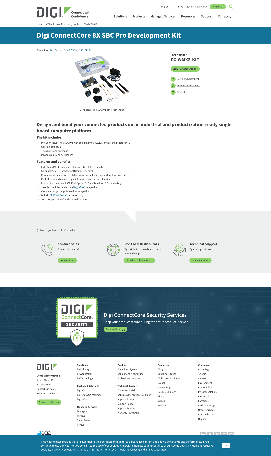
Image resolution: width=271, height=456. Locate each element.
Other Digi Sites (206, 410)
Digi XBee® (79, 187)
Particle (81, 416)
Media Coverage (206, 405)
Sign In (189, 6)
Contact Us (218, 6)
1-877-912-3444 (45, 380)
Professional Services (128, 378)
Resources (188, 16)
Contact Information (48, 375)
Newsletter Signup (49, 402)
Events (161, 383)
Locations (203, 401)
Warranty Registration (128, 413)
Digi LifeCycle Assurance (90, 395)
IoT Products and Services (58, 24)
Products (138, 16)
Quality (202, 419)
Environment (205, 383)
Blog (180, 6)
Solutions (120, 16)
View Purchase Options (185, 69)
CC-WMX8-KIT (90, 24)
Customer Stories (167, 374)
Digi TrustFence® (58, 195)
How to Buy (201, 6)
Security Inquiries (46, 393)
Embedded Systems (128, 369)
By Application (84, 374)
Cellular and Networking (130, 374)
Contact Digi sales (46, 389)
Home (39, 24)
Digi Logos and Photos (170, 378)
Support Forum (125, 399)
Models (77, 24)
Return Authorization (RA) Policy (134, 395)
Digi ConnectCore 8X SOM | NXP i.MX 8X (70, 50)
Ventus (80, 425)
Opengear (82, 411)
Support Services (126, 408)
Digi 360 (81, 390)
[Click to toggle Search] (231, 6)
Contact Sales (67, 260)
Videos (161, 401)
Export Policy (205, 387)
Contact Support (200, 260)
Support (207, 16)
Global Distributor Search (139, 260)
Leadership (204, 396)
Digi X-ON (82, 399)
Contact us (182, 92)
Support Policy (125, 404)
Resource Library (167, 392)
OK (226, 445)
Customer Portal (126, 390)
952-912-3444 (44, 384)
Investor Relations (208, 392)
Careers (202, 378)
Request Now (113, 329)
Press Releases (206, 414)
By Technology (85, 378)
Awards (202, 374)
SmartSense (83, 420)
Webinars (163, 405)
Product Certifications (188, 85)
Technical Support (127, 386)
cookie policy (179, 446)
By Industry (83, 369)
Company (224, 16)
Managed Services (163, 16)
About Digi (203, 369)
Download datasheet (188, 79)
